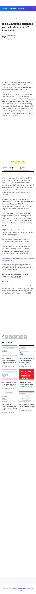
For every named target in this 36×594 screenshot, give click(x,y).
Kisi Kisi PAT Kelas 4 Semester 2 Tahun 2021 (26, 383)
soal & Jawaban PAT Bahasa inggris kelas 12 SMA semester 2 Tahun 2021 (9, 361)
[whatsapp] (14, 337)
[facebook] (6, 337)
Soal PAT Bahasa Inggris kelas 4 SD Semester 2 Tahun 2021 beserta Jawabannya (26, 361)
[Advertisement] (18, 61)
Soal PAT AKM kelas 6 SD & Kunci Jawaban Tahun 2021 (26, 406)
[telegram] (18, 337)
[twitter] (10, 337)
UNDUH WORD (16, 276)
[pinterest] (21, 337)
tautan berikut (12, 269)
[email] (25, 337)
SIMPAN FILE (23, 242)
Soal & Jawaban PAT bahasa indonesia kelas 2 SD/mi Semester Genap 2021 (9, 407)
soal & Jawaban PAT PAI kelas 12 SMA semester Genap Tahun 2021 (9, 384)
